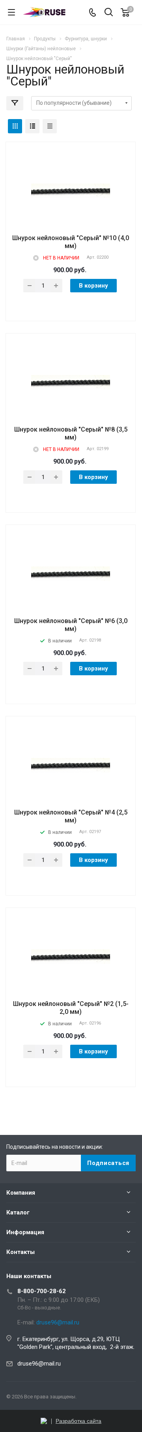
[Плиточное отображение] (15, 126)
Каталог (18, 1212)
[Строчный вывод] (32, 126)
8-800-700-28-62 (41, 1291)
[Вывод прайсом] (50, 126)
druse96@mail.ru (39, 1363)
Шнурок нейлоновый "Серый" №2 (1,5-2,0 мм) (71, 1007)
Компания (20, 1192)
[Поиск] (109, 13)
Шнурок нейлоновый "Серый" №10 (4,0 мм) (70, 242)
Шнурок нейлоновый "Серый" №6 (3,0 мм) (70, 625)
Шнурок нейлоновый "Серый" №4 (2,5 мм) (70, 816)
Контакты (20, 1252)
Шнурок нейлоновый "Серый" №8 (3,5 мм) (70, 433)
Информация (25, 1232)
